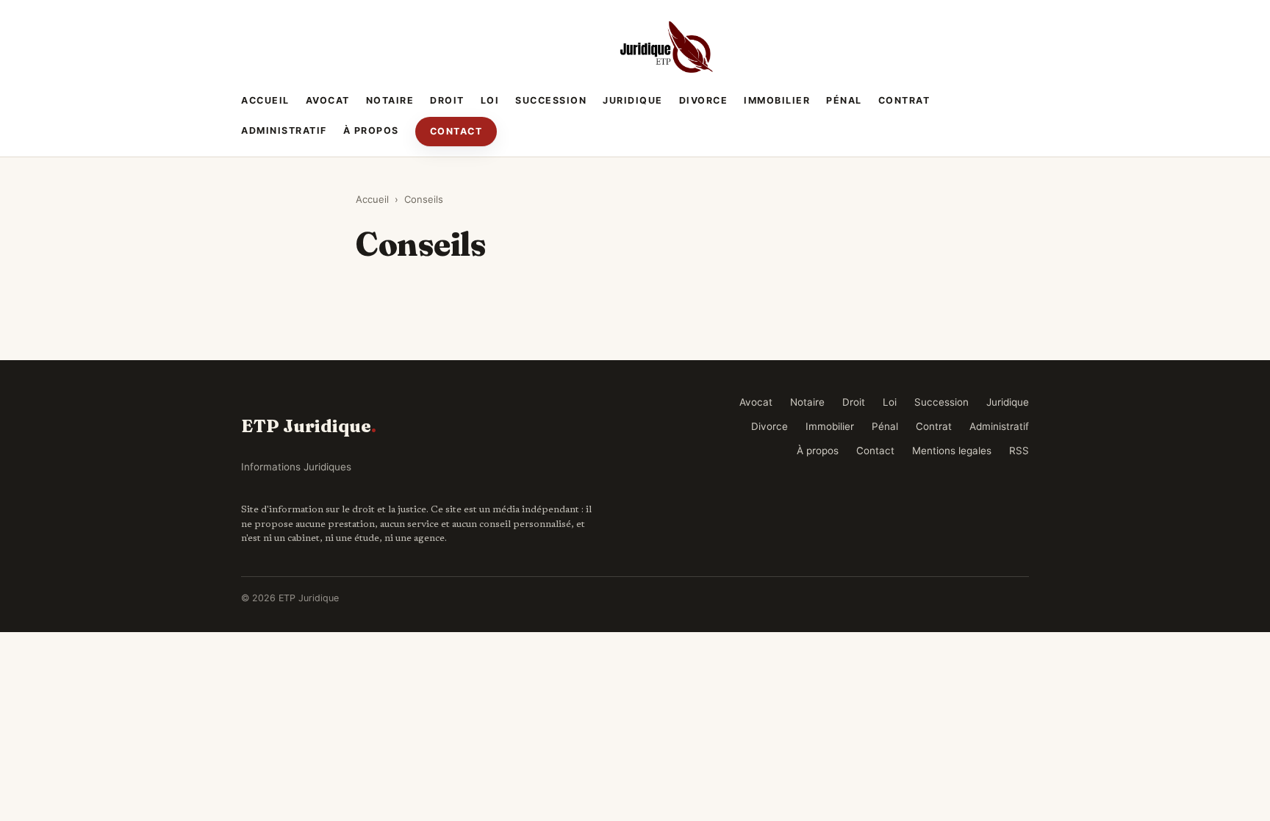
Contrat (904, 100)
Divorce (703, 100)
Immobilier (777, 100)
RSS (1019, 450)
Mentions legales (951, 450)
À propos (371, 130)
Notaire (390, 100)
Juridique (633, 100)
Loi (490, 100)
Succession (550, 100)
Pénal (844, 100)
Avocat (328, 100)
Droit (447, 100)
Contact (456, 131)
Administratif (284, 130)
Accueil (265, 100)
